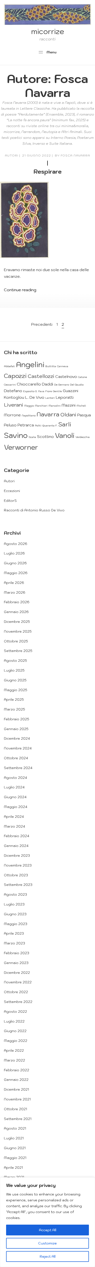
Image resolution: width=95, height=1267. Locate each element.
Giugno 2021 (15, 1148)
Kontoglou (14, 397)
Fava (41, 391)
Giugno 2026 (15, 563)
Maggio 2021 (15, 1158)
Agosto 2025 (15, 660)
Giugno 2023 (15, 914)
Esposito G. (30, 391)
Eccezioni (12, 491)
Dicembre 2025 (17, 621)
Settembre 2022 (18, 1002)
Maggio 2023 (15, 924)
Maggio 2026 (16, 573)
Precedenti (41, 324)
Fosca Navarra (75, 155)
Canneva (62, 366)
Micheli (81, 405)
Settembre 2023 (18, 884)
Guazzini (70, 390)
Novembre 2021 (17, 1099)
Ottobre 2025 (16, 641)
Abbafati (9, 366)
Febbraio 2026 (16, 602)
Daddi (47, 384)
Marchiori (41, 405)
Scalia (32, 437)
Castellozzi (41, 376)
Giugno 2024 (15, 797)
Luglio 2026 (14, 553)
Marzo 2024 (14, 826)
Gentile (57, 391)
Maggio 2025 (15, 690)
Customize (47, 1243)
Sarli (64, 424)
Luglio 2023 (14, 904)
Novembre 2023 (18, 865)
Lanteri (50, 397)
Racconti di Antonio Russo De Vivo (34, 510)
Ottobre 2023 (16, 875)
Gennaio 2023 (16, 963)
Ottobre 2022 (16, 992)
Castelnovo (66, 376)
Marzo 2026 (14, 592)
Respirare (48, 171)
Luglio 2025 (14, 670)
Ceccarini (10, 384)
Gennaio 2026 (16, 612)
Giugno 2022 (15, 1031)
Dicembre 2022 (17, 972)
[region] (47, 1222)
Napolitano (29, 415)
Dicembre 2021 (16, 1089)
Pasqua (84, 414)
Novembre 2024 (18, 748)
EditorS (10, 500)
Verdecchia (83, 437)
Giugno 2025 (15, 680)
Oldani (68, 414)
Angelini (30, 364)
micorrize (47, 31)
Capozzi (15, 376)
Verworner (21, 447)
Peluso (10, 424)
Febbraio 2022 (16, 1070)
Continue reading (20, 289)
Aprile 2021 (13, 1167)
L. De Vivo (34, 397)
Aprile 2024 (14, 816)
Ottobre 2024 (16, 758)
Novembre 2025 (18, 631)
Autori (11, 155)
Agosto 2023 (15, 894)
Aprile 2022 (14, 1050)
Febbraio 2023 (16, 953)
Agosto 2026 (15, 544)
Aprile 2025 (14, 699)
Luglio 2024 (14, 787)
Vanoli (65, 435)
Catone (82, 377)
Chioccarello (29, 384)
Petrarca (26, 424)
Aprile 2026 (14, 582)
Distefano (13, 390)
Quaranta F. (49, 425)
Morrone (12, 414)
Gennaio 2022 (16, 1079)
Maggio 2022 (15, 1040)
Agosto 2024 (15, 777)
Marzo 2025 (14, 709)
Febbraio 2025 (16, 719)
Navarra (48, 414)
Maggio (29, 405)
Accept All (47, 1230)
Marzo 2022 (14, 1060)
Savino (16, 435)
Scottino (45, 436)
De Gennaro (61, 384)
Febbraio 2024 (16, 836)
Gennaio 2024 (16, 846)
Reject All (48, 1256)
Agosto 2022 (15, 1011)
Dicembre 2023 (17, 855)
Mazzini (69, 405)
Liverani (13, 404)
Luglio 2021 (14, 1138)
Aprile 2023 (14, 933)
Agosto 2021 (15, 1128)
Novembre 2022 (18, 982)
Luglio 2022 (14, 1021)
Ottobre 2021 (15, 1109)
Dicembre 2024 (17, 738)
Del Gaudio (77, 384)
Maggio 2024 (15, 807)
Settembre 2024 (18, 768)
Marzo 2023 (14, 943)
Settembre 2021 (17, 1119)
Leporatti (65, 397)
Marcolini (54, 405)
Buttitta (50, 366)
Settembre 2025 (18, 651)
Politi (38, 425)
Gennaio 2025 (16, 729)
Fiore (48, 391)
